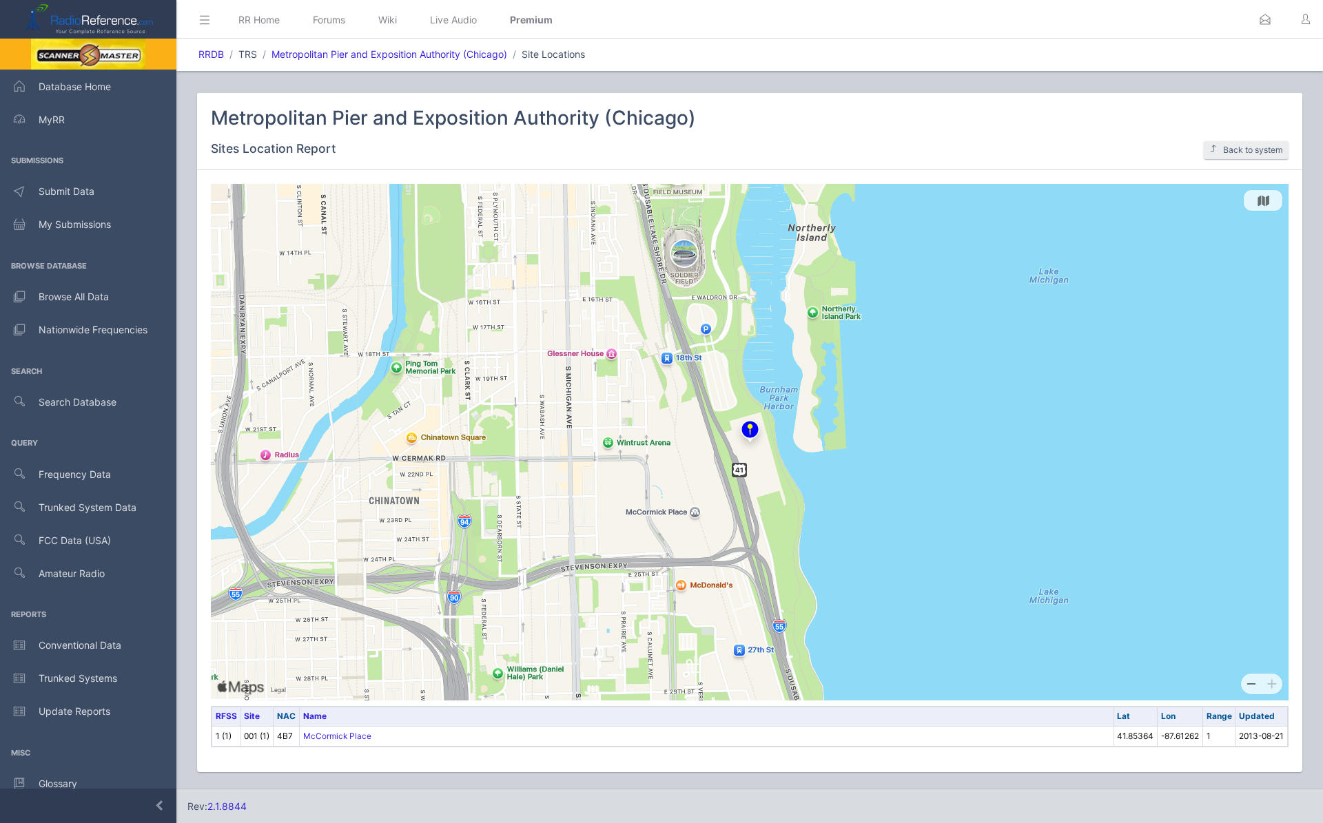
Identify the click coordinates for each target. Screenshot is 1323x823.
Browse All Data (74, 296)
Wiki (387, 19)
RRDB (211, 54)
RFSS (226, 716)
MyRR (52, 119)
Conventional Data (80, 645)
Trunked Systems (78, 678)
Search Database (77, 402)
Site (252, 716)
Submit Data (66, 191)
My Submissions (75, 224)
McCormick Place (337, 736)
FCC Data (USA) (75, 540)
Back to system (1253, 150)
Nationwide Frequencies (93, 329)
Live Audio (453, 19)
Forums (329, 19)
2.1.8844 (227, 806)
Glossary (58, 783)
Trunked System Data (87, 507)
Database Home (75, 86)
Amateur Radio (72, 573)
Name (315, 716)
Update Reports (74, 711)
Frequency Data (75, 474)
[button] (1265, 19)
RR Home (259, 19)
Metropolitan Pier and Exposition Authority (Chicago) (389, 54)
